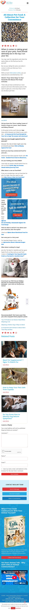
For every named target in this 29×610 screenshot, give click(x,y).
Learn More (6, 364)
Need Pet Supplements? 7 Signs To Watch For (13, 361)
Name (3, 456)
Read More (18, 608)
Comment (4, 433)
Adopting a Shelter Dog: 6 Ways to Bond (13, 324)
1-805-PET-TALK (9, 598)
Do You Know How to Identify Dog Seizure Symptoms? (11, 416)
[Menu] (26, 3)
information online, (15, 73)
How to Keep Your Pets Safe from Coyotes (14, 388)
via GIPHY (4, 120)
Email (3, 462)
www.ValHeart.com (19, 598)
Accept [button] (13, 608)
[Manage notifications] (25, 602)
